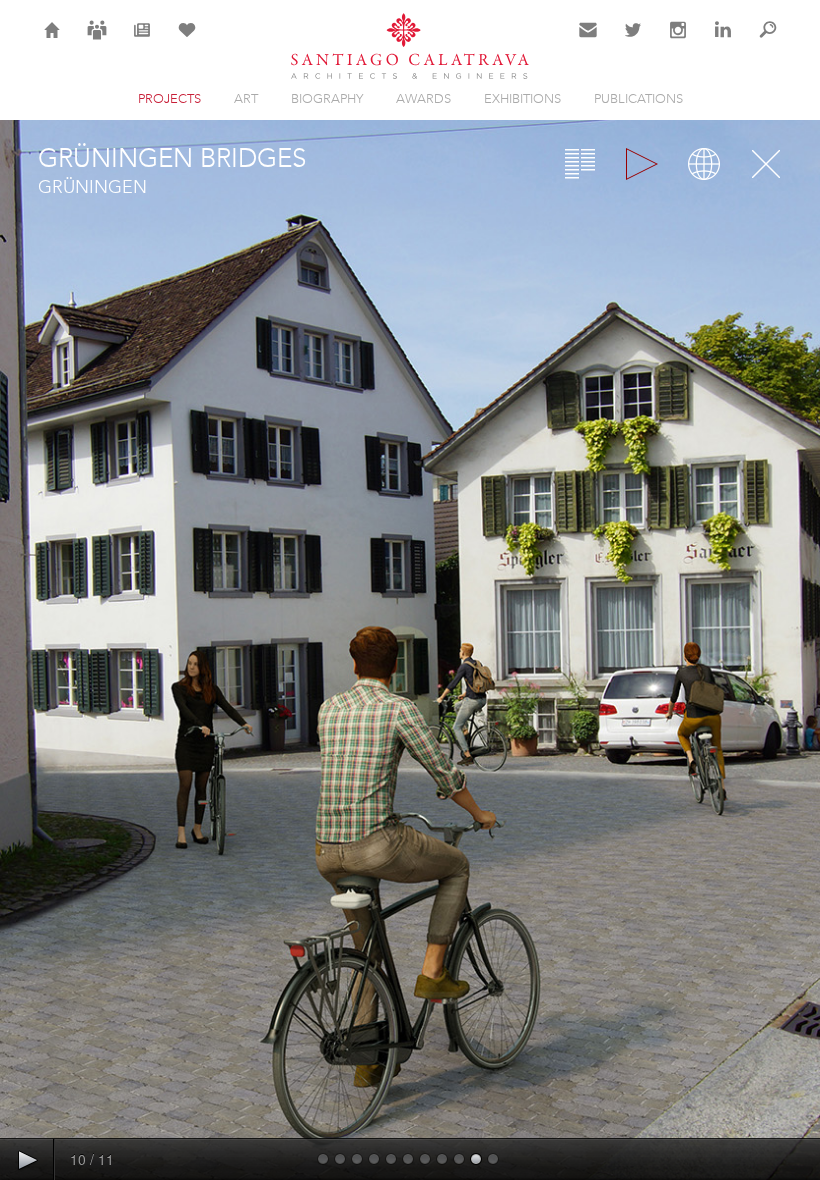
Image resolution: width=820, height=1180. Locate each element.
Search (768, 42)
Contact (588, 42)
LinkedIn (723, 42)
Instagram (678, 42)
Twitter (633, 42)
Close (766, 164)
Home (52, 42)
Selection (187, 42)
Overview (580, 164)
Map (704, 164)
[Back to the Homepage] (410, 47)
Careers (97, 42)
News (142, 42)
